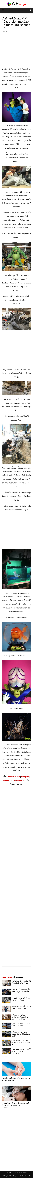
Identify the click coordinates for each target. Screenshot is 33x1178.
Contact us (23, 1172)
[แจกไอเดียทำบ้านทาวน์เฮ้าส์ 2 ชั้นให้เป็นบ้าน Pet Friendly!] (6, 983)
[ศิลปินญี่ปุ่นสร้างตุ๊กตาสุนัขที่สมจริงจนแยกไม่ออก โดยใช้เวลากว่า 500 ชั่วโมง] (6, 1017)
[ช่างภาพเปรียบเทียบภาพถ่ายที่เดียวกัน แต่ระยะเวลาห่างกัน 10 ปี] (6, 1043)
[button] (30, 10)
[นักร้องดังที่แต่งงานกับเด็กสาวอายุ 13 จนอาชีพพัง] (6, 1000)
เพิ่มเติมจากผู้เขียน (18, 977)
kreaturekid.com (14, 777)
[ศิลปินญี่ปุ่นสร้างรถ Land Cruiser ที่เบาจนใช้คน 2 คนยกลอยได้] (6, 1034)
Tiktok (12, 780)
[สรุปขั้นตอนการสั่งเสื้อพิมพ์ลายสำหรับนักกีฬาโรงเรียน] (6, 1009)
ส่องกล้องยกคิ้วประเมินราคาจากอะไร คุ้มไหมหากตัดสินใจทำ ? (16, 1104)
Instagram (25, 777)
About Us (9, 1172)
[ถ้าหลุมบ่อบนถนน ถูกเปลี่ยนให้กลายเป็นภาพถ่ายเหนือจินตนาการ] (6, 1051)
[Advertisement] (16, 50)
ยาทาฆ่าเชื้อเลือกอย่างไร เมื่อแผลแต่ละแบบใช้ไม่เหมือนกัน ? (16, 1079)
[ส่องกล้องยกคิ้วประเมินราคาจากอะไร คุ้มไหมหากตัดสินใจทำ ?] (16, 1093)
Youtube (6, 780)
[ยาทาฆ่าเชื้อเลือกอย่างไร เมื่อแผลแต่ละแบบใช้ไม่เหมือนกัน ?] (16, 1069)
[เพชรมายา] (16, 4)
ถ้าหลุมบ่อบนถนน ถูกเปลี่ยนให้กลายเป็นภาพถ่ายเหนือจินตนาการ (21, 1051)
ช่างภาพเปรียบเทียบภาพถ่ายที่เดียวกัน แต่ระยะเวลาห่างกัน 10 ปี (21, 1042)
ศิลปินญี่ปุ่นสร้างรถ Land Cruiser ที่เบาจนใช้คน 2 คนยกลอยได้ (21, 1034)
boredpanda (20, 780)
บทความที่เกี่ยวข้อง (7, 977)
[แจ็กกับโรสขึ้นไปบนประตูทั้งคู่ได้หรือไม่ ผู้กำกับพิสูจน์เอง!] (6, 992)
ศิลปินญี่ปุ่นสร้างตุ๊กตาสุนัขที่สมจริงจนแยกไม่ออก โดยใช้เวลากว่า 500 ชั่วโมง (20, 1017)
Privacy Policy (16, 1172)
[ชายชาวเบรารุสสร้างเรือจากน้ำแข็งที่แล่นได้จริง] (6, 1026)
